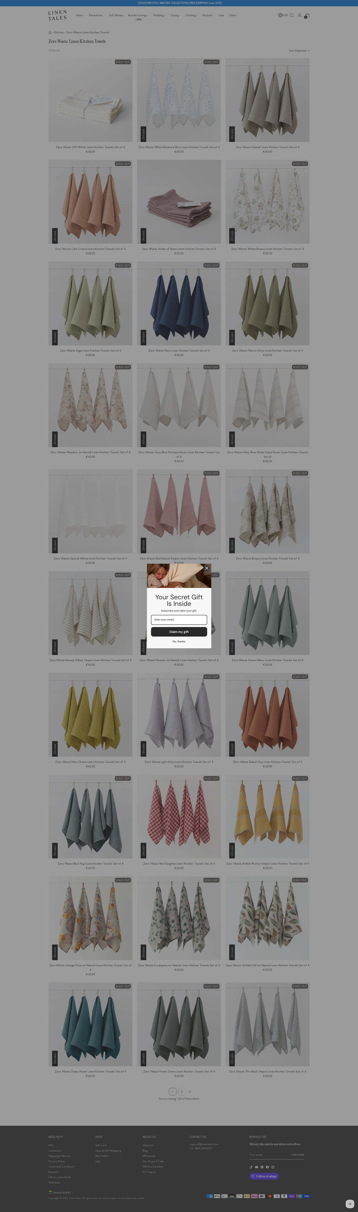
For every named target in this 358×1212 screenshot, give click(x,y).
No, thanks (179, 641)
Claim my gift (179, 632)
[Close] (206, 568)
